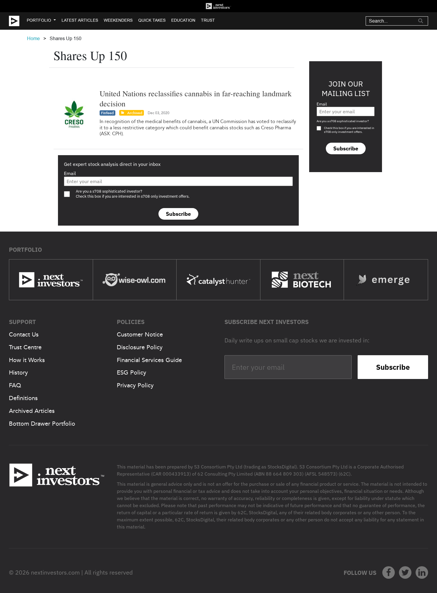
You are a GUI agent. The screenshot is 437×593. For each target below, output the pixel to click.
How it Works (27, 360)
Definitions (23, 398)
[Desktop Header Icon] (18, 21)
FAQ (15, 385)
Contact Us (24, 334)
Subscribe (178, 213)
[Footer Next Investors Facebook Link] (388, 572)
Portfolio (39, 20)
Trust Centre (25, 347)
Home (33, 38)
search (421, 21)
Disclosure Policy (140, 347)
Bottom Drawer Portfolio (42, 423)
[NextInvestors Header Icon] (218, 6)
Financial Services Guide (149, 360)
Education (183, 20)
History (18, 372)
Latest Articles (80, 20)
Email (70, 173)
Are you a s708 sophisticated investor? (343, 121)
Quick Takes (152, 20)
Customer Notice (140, 334)
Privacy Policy (135, 385)
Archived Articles (32, 410)
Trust (208, 20)
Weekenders (118, 20)
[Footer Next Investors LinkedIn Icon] (422, 572)
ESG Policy (131, 372)
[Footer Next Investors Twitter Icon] (405, 572)
